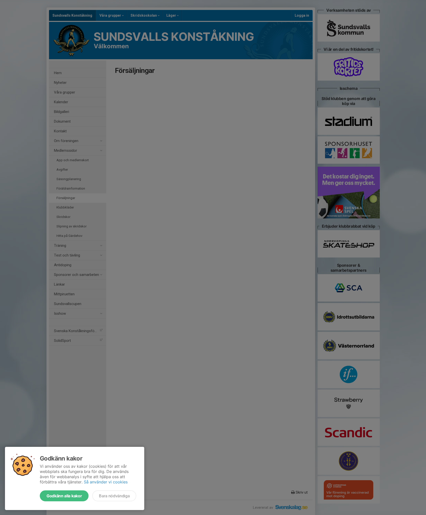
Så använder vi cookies (106, 481)
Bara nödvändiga (114, 495)
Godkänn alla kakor (64, 495)
